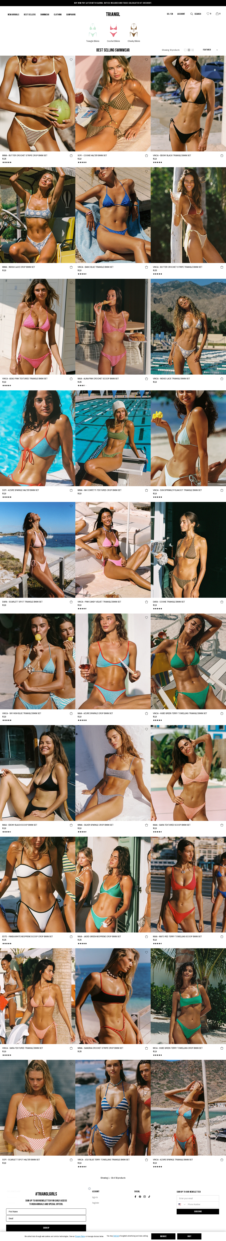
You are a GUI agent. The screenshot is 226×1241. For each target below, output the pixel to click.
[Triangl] (113, 14)
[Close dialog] (89, 1188)
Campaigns (71, 14)
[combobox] (181, 1204)
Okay (189, 1236)
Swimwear (44, 14)
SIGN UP (46, 1227)
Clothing (58, 14)
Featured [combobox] (207, 50)
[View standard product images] (189, 50)
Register (95, 1202)
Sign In (95, 1197)
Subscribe (198, 1211)
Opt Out (116, 1236)
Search (197, 14)
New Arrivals (13, 14)
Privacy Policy (80, 1236)
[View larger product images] (185, 50)
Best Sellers (30, 14)
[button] (217, 13)
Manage (163, 1236)
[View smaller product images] (193, 50)
